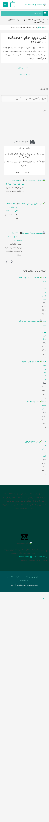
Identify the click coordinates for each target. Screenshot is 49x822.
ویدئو (12, 576)
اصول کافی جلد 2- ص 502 (15, 184)
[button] (43, 599)
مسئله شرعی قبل (24, 67)
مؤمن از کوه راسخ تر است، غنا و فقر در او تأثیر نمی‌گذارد (24, 155)
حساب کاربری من (37, 576)
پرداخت (27, 576)
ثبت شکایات (24, 580)
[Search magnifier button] (45, 13)
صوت (7, 576)
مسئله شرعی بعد (24, 74)
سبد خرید (19, 576)
